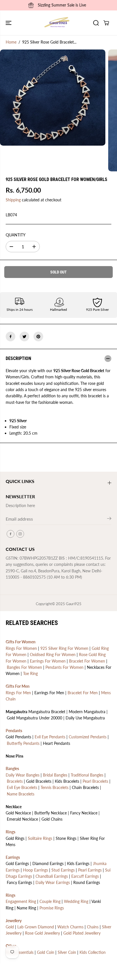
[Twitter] (24, 336)
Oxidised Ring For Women (53, 654)
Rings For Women (21, 648)
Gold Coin (45, 952)
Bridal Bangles (55, 775)
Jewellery (14, 920)
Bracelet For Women (87, 661)
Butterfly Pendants (23, 743)
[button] (9, 22)
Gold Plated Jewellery (82, 933)
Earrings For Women (48, 661)
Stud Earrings (63, 870)
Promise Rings (51, 907)
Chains (93, 926)
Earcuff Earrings (85, 876)
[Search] (96, 23)
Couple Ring (49, 901)
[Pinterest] (38, 336)
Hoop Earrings (35, 870)
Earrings (13, 857)
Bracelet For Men (83, 692)
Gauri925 (74, 603)
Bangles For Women (24, 667)
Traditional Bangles (87, 775)
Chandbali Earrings (51, 876)
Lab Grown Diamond (35, 926)
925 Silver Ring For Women (64, 648)
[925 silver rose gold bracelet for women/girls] (52, 97)
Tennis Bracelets (54, 787)
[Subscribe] (109, 519)
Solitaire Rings (40, 838)
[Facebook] (10, 336)
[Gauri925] (57, 23)
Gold (10, 926)
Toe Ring (30, 673)
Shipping (13, 199)
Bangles (12, 768)
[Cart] (106, 23)
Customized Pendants (87, 736)
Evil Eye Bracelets (22, 787)
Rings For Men (18, 692)
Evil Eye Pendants (50, 736)
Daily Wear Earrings (52, 882)
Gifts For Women (20, 641)
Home (11, 42)
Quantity (16, 234)
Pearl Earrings (90, 870)
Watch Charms (70, 926)
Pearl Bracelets (95, 781)
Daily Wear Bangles (22, 775)
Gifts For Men (18, 686)
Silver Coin (67, 952)
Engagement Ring (21, 901)
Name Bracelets (20, 794)
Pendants (14, 730)
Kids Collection (93, 952)
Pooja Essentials (20, 952)
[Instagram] (20, 534)
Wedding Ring (76, 901)
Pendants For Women (64, 667)
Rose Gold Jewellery (42, 933)
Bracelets (15, 781)
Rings (10, 831)
